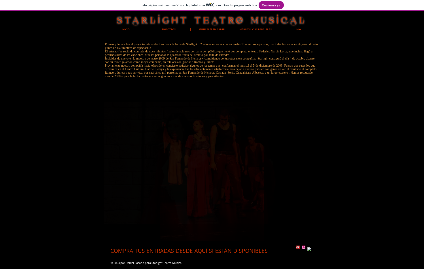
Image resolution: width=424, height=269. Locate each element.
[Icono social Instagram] (303, 247)
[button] (212, 162)
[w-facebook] (309, 249)
